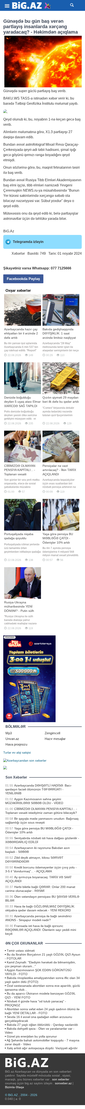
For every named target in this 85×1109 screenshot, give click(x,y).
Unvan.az (12, 739)
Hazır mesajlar (55, 739)
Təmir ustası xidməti (21, 950)
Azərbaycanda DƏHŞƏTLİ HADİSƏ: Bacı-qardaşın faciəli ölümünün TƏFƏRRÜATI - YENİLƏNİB (38, 789)
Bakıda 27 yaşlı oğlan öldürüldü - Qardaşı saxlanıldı (42, 1024)
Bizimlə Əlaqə (14, 1087)
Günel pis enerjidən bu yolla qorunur (32, 1036)
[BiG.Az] (31, 5)
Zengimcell (52, 733)
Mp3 (8, 733)
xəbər (53, 98)
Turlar (7, 752)
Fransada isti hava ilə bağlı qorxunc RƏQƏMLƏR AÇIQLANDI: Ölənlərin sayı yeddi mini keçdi (40, 929)
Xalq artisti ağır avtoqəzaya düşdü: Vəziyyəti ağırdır (42, 1048)
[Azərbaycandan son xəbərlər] (24, 760)
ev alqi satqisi (21, 752)
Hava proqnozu (16, 744)
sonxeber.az (63, 1083)
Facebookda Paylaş (23, 279)
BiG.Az (8, 231)
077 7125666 (61, 268)
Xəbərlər (18, 253)
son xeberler (60, 1079)
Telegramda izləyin (28, 242)
